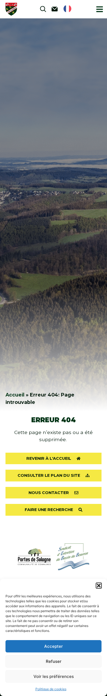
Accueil (14, 395)
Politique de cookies (50, 689)
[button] (99, 585)
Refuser (53, 661)
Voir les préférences (53, 676)
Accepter (53, 646)
